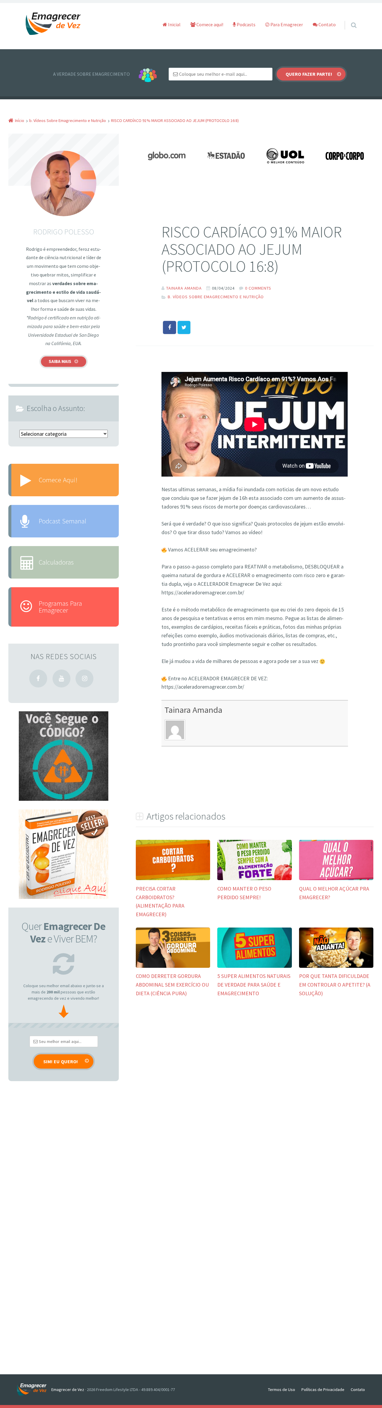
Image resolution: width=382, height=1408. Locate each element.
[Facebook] (38, 678)
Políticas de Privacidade (322, 1389)
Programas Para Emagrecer (60, 606)
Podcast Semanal (62, 520)
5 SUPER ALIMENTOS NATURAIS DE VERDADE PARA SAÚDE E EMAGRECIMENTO (253, 985)
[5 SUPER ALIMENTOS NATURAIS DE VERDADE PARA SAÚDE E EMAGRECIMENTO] (254, 967)
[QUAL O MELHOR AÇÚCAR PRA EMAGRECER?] (336, 879)
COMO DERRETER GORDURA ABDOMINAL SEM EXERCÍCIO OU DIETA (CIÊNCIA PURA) (172, 985)
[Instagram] (84, 678)
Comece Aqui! (58, 479)
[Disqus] (255, 1094)
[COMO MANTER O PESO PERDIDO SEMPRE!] (254, 879)
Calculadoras (56, 562)
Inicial (174, 24)
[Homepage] (53, 24)
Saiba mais (60, 361)
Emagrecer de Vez (67, 1389)
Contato (327, 24)
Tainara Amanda (193, 709)
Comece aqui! (209, 24)
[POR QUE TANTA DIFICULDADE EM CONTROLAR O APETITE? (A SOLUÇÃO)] (336, 967)
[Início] (34, 1389)
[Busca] (348, 19)
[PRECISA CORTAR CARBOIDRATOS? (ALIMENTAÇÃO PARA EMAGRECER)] (173, 879)
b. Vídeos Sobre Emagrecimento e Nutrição (216, 296)
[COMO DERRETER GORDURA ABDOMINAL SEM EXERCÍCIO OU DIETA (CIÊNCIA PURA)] (173, 967)
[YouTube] (61, 678)
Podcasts (245, 24)
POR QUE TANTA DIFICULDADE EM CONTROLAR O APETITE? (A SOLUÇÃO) (334, 985)
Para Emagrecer (286, 24)
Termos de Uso (281, 1389)
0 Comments (258, 288)
